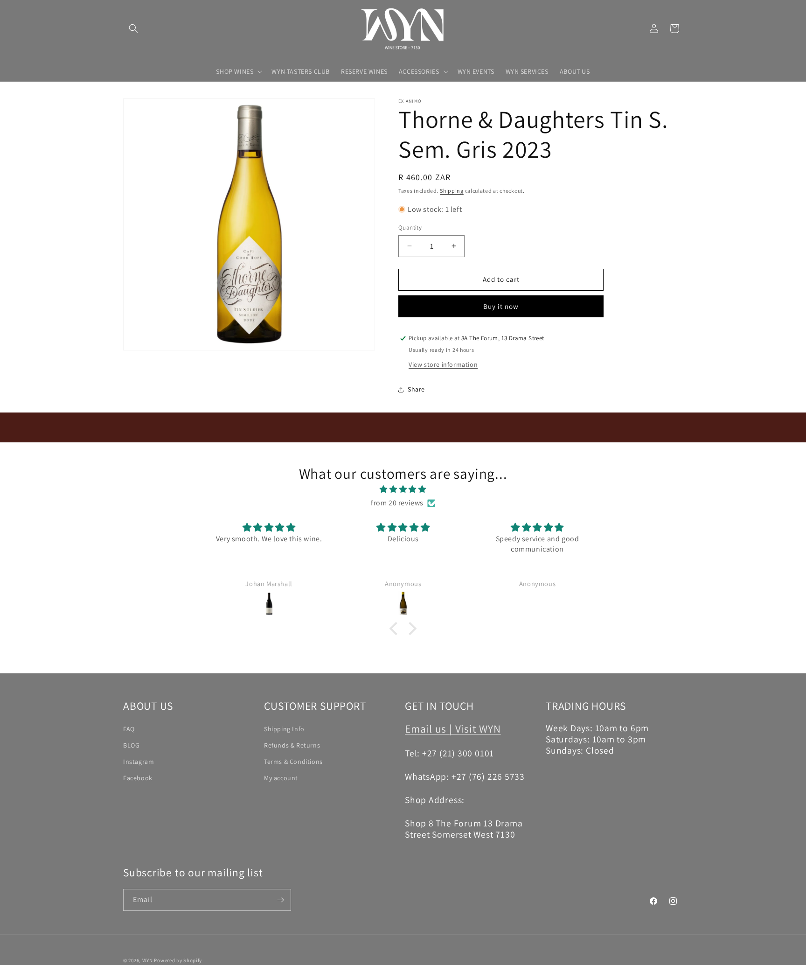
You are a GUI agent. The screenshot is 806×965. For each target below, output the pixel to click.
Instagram (138, 761)
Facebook (138, 778)
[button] (133, 28)
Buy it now (501, 306)
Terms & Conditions (293, 761)
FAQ (129, 728)
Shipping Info (284, 728)
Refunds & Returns (292, 745)
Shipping (452, 190)
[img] (403, 489)
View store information (443, 364)
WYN (147, 960)
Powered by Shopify (178, 960)
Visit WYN (478, 728)
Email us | (430, 728)
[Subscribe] (280, 900)
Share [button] (416, 389)
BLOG (131, 745)
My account (281, 778)
